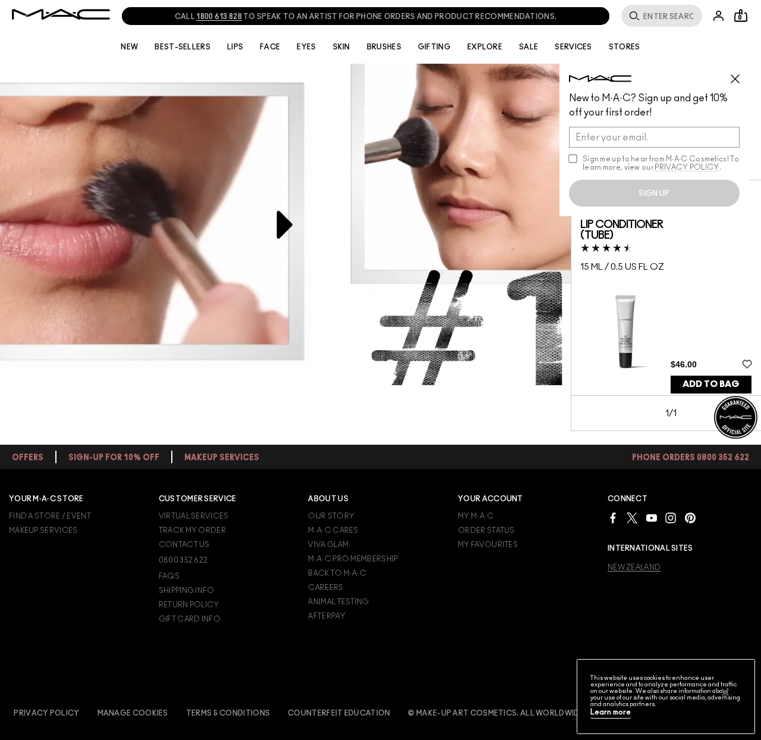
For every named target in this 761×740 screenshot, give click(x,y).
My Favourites (488, 544)
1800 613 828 (219, 16)
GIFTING (434, 47)
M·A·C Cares (333, 530)
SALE (528, 47)
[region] (666, 696)
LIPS (235, 47)
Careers (325, 587)
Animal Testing (338, 601)
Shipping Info (187, 590)
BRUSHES (384, 47)
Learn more (610, 712)
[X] (632, 517)
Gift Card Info (190, 619)
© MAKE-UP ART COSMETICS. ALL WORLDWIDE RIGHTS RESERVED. (532, 713)
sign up (654, 193)
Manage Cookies (133, 713)
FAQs (169, 576)
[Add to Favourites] (747, 364)
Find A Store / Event (50, 516)
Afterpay (326, 616)
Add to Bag (711, 384)
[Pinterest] (690, 517)
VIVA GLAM (328, 544)
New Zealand (634, 567)
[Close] (725, 692)
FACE (270, 47)
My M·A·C (475, 516)
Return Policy (189, 604)
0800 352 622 (183, 560)
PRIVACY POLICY (687, 167)
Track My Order (192, 530)
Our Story (331, 516)
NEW (129, 47)
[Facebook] (613, 517)
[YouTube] (651, 517)
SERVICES (573, 47)
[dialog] (625, 230)
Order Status (486, 530)
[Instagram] (670, 517)
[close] (740, 74)
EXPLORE (484, 47)
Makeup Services (43, 530)
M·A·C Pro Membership (353, 559)
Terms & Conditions (228, 713)
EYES (306, 47)
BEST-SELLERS (182, 47)
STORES (624, 47)
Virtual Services (194, 516)
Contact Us (184, 544)
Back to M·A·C (337, 573)
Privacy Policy (46, 713)
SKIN (341, 47)
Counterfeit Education (339, 713)
